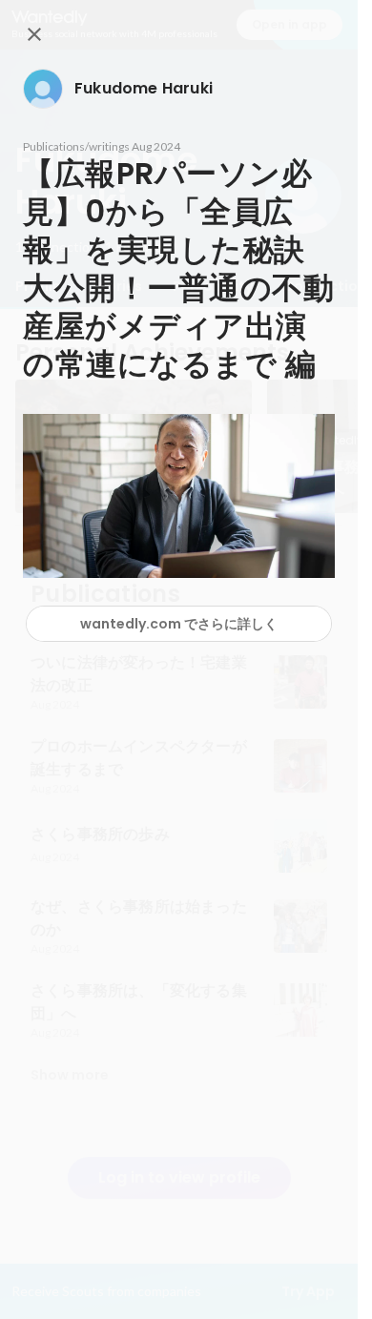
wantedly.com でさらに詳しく (179, 623)
